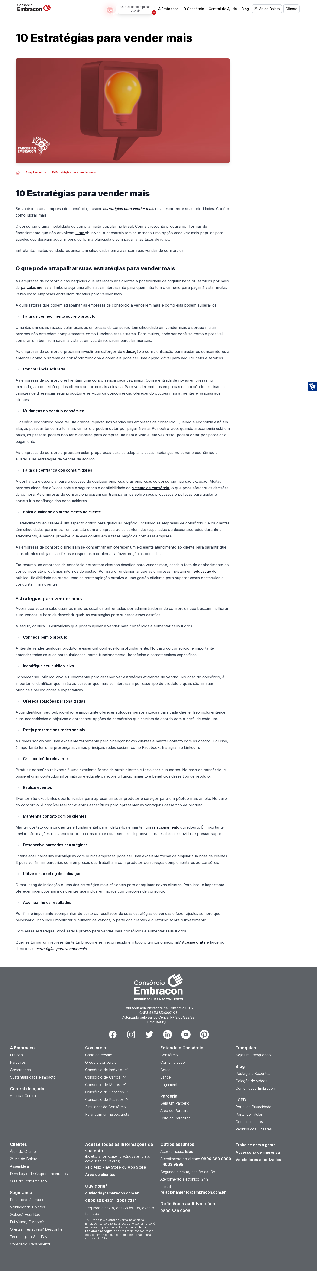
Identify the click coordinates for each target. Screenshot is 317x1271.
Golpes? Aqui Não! (25, 1214)
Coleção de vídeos (251, 1081)
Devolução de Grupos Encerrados (39, 1173)
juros (80, 232)
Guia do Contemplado (28, 1181)
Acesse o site (194, 942)
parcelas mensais (36, 287)
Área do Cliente (23, 1151)
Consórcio (169, 1055)
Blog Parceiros (36, 172)
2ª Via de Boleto (267, 9)
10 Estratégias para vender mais (74, 172)
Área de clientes (100, 1174)
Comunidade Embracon (255, 1088)
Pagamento (170, 1084)
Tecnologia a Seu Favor (30, 1236)
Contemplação (172, 1062)
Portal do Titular (249, 1114)
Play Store (111, 1167)
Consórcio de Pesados (104, 1099)
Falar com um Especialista (107, 1114)
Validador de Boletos (27, 1207)
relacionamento (166, 827)
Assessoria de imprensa (258, 1152)
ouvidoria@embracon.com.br (112, 1193)
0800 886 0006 (175, 1210)
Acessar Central (23, 1095)
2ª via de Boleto (23, 1158)
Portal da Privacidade (253, 1107)
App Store (137, 1167)
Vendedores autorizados (258, 1159)
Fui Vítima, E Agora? (27, 1222)
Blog (245, 9)
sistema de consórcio (150, 487)
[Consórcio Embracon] (18, 172)
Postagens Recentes (253, 1073)
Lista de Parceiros (175, 1118)
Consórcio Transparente (30, 1244)
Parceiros (18, 1062)
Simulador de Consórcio (105, 1107)
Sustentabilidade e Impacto (33, 1077)
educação (132, 351)
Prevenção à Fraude (27, 1199)
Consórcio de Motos (102, 1084)
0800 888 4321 (99, 1200)
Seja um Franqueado (253, 1055)
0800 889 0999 (216, 1158)
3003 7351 (126, 1200)
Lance (165, 1077)
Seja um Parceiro (174, 1103)
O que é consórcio (101, 1062)
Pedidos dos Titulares (254, 1129)
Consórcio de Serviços (104, 1092)
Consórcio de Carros (102, 1077)
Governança (20, 1069)
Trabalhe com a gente (256, 1145)
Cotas (165, 1069)
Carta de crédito (98, 1055)
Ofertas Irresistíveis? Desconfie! (36, 1229)
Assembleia (19, 1166)
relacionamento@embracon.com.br (193, 1192)
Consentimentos (249, 1121)
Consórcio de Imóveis (103, 1069)
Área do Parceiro (174, 1110)
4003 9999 (173, 1164)
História (16, 1055)
